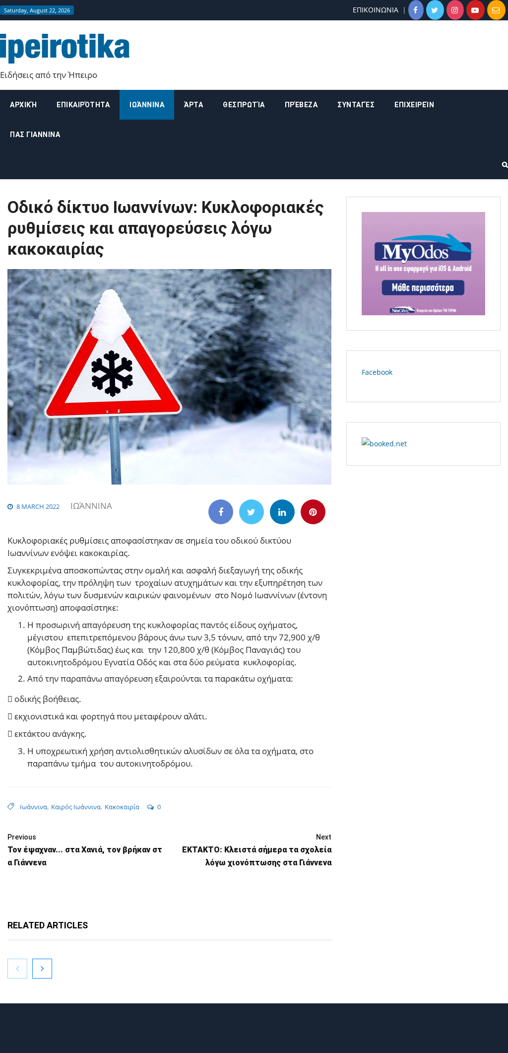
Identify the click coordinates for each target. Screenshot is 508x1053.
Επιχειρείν (414, 105)
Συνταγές (356, 105)
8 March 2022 (38, 506)
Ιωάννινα (146, 105)
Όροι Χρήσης (254, 1037)
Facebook (377, 372)
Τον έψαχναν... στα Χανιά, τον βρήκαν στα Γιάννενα (84, 850)
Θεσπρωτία (244, 105)
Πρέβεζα (301, 105)
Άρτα (193, 105)
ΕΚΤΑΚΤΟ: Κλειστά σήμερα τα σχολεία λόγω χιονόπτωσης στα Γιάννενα (256, 850)
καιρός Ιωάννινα (76, 806)
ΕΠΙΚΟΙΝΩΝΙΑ (375, 9)
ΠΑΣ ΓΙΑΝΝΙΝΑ (35, 135)
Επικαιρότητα (83, 105)
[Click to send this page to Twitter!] (251, 511)
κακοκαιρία (122, 806)
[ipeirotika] (64, 49)
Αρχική (23, 105)
